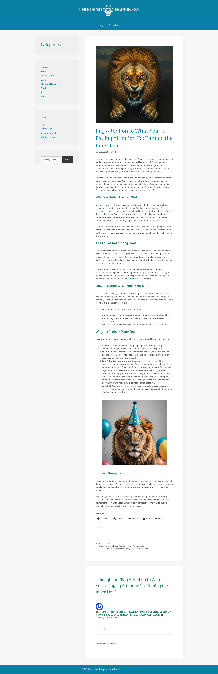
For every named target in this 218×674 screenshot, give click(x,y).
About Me (114, 25)
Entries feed (46, 129)
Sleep (43, 96)
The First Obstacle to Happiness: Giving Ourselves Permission (123, 549)
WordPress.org (48, 137)
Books (44, 80)
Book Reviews (47, 76)
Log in (44, 124)
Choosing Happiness (50, 84)
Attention (102, 543)
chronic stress (134, 278)
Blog (100, 25)
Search (68, 159)
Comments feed (48, 133)
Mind (108, 543)
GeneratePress (129, 669)
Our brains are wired (105, 205)
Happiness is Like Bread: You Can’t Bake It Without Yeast (121, 546)
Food (43, 88)
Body (43, 71)
